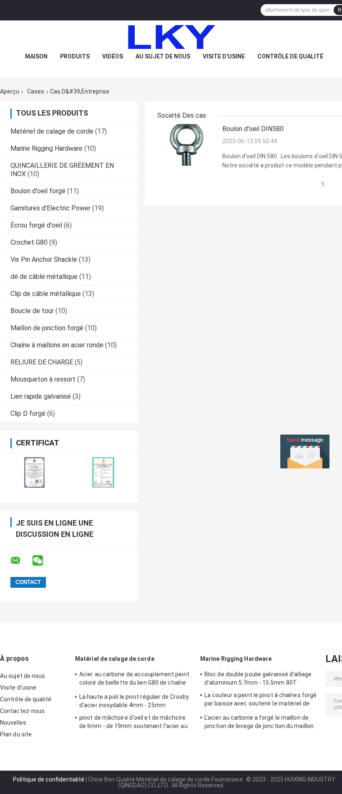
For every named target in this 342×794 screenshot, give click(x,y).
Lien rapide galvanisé (40, 396)
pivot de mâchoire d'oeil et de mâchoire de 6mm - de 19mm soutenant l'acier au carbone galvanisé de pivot (133, 723)
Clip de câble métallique (45, 294)
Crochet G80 (29, 242)
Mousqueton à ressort (42, 379)
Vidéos (112, 56)
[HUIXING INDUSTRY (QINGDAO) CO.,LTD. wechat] (43, 561)
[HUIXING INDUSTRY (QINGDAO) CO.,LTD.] (171, 37)
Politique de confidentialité (48, 779)
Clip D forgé (27, 413)
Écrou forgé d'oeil (36, 225)
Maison (36, 56)
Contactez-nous (22, 711)
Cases (35, 91)
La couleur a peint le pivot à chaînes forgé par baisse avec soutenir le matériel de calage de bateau (260, 700)
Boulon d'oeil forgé (37, 191)
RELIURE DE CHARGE (41, 362)
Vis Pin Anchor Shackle (43, 259)
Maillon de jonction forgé (46, 328)
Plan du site (16, 734)
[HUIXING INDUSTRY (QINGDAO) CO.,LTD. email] (20, 561)
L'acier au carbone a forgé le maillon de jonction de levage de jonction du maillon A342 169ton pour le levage (259, 723)
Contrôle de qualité (290, 56)
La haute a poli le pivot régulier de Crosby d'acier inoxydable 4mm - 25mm (134, 700)
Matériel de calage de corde (51, 131)
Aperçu (9, 91)
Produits (75, 56)
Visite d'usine (224, 56)
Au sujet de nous (163, 56)
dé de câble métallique (44, 277)
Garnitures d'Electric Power (50, 208)
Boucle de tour (32, 311)
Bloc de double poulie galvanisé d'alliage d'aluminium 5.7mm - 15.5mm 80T (258, 678)
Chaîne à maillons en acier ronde (56, 345)
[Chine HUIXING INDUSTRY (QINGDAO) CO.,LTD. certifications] (34, 472)
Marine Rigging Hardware (46, 148)
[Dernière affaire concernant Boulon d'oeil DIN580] (186, 144)
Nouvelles (13, 722)
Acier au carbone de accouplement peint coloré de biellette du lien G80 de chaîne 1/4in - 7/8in (134, 679)
